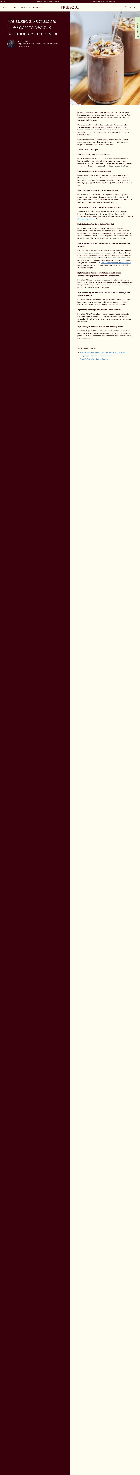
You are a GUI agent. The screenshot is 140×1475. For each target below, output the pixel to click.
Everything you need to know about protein (96, 356)
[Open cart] (135, 7)
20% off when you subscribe (90, 1)
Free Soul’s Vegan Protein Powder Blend (116, 263)
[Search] (126, 7)
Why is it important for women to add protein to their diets (102, 352)
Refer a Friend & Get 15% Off (35, 1)
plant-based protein (85, 219)
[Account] (130, 7)
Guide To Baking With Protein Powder (94, 359)
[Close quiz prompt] (137, 19)
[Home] (70, 7)
